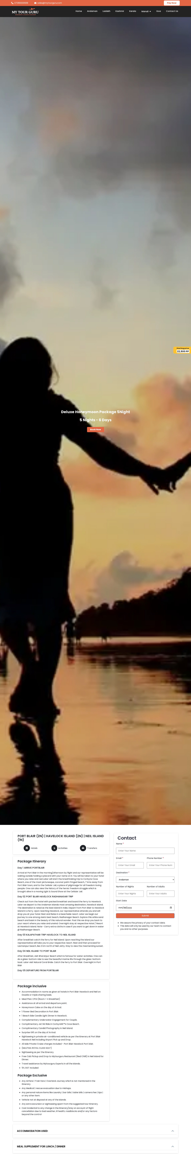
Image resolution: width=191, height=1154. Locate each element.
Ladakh (106, 11)
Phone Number (155, 858)
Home (79, 11)
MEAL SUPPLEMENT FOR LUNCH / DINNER (41, 1146)
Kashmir (120, 11)
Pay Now (171, 2)
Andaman (92, 11)
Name (120, 843)
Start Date (121, 900)
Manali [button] (145, 11)
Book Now (95, 429)
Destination (122, 872)
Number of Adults (156, 886)
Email (119, 858)
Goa (158, 11)
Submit (145, 915)
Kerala (132, 11)
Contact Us (172, 11)
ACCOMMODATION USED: (32, 1131)
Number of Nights (125, 886)
